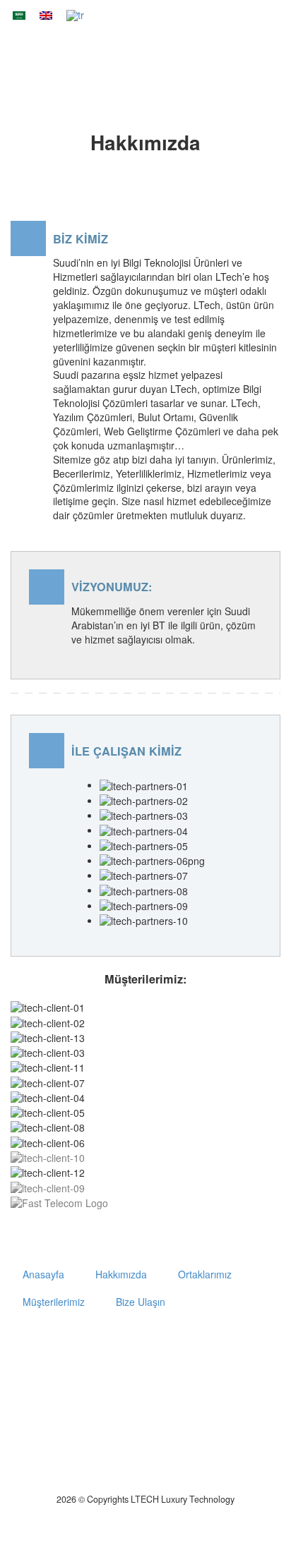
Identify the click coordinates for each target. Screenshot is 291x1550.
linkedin (252, 1348)
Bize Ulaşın (140, 1302)
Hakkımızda (121, 1274)
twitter (161, 1348)
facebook (210, 1348)
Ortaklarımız (205, 1274)
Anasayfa (180, 61)
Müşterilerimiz (54, 1302)
